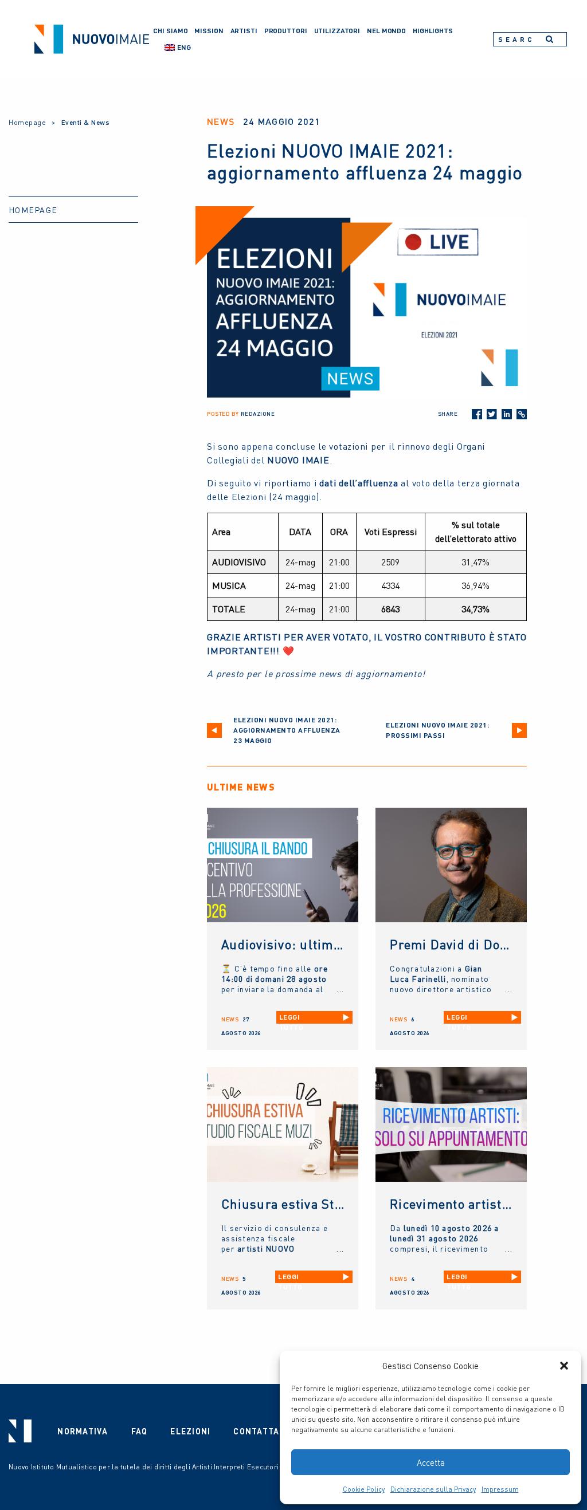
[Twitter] (492, 414)
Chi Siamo (170, 30)
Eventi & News (85, 122)
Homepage (27, 122)
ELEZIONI (190, 1431)
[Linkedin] (507, 414)
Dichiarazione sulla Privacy (433, 1489)
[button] (564, 1365)
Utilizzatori (337, 30)
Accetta (431, 1462)
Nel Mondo (386, 30)
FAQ (139, 1431)
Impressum (500, 1489)
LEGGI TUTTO (291, 1018)
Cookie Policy (364, 1489)
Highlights (433, 30)
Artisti (243, 30)
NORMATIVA (82, 1431)
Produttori (285, 30)
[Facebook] (477, 414)
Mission (208, 30)
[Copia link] (521, 414)
